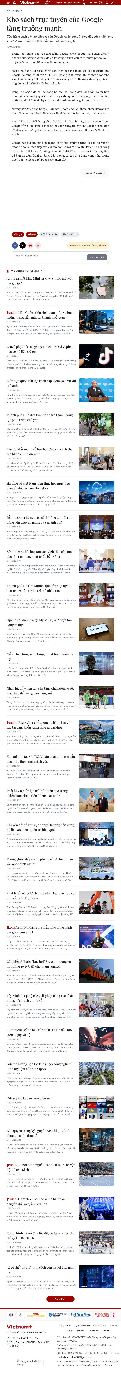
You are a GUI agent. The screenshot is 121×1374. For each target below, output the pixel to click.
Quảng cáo (94, 1330)
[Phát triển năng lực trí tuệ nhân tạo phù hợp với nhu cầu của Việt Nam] (96, 902)
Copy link (38, 245)
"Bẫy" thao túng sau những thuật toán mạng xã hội (40, 656)
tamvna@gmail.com (66, 1348)
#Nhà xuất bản (70, 234)
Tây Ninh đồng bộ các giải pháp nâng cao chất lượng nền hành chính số (40, 998)
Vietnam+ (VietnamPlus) (30, 2)
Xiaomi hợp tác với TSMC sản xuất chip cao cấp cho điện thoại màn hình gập (41, 759)
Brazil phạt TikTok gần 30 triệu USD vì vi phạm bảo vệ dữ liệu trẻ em (41, 349)
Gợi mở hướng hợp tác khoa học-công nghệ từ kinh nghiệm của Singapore (39, 1066)
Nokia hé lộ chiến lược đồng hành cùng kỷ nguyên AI (39, 929)
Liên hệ (105, 1330)
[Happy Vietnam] (26, 1315)
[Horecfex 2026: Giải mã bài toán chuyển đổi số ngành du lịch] (96, 1208)
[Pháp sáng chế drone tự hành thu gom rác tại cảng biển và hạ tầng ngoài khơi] (96, 732)
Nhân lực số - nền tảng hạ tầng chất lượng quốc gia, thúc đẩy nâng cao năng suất (41, 690)
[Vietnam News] (71, 1315)
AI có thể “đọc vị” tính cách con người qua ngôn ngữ (41, 1269)
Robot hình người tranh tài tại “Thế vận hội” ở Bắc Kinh (41, 1167)
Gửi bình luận (97, 257)
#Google (18, 234)
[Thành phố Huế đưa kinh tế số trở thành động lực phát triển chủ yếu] (96, 424)
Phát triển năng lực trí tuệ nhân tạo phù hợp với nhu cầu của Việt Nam (41, 895)
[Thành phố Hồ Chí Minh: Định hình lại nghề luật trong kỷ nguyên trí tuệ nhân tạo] (96, 595)
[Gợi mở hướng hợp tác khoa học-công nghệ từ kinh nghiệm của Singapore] (96, 1073)
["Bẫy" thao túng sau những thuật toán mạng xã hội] (96, 663)
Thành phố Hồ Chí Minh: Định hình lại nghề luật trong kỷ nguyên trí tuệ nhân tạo (38, 588)
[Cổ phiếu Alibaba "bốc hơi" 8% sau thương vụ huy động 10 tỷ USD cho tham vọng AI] (96, 971)
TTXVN (70, 1330)
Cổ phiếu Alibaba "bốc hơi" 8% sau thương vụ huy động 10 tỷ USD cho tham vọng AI (39, 964)
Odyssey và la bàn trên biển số (28, 1098)
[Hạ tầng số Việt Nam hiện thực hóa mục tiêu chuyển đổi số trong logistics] (96, 492)
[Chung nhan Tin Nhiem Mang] (30, 1362)
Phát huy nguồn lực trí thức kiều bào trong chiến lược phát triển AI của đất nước (37, 793)
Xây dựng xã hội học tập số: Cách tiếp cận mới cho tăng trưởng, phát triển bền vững (40, 554)
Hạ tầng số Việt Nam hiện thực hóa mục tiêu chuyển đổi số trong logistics (38, 485)
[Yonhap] (47, 1315)
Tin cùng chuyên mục (26, 271)
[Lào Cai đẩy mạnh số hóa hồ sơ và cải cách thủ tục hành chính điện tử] (96, 458)
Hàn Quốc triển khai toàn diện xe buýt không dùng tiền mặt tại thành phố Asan (40, 315)
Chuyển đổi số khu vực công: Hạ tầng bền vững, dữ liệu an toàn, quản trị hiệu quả (41, 827)
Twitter (22, 245)
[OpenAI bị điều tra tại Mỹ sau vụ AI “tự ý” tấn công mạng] (96, 629)
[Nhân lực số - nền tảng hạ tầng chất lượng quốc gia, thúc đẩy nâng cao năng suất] (96, 697)
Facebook (15, 245)
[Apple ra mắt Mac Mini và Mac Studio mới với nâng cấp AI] (96, 287)
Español (77, 2)
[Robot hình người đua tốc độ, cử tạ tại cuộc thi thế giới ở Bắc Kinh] (96, 1242)
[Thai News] (11, 1315)
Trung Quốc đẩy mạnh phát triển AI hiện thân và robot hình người (40, 861)
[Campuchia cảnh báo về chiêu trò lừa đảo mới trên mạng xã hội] (96, 1039)
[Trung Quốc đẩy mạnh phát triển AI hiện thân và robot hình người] (96, 868)
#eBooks (32, 234)
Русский (93, 2)
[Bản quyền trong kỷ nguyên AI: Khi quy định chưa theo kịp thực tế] (96, 1140)
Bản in (30, 245)
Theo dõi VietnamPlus (80, 245)
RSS (95, 1325)
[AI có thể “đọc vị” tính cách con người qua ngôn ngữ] (96, 1276)
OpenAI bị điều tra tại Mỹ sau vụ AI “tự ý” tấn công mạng (39, 622)
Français (68, 2)
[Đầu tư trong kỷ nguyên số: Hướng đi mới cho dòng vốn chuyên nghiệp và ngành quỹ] (96, 527)
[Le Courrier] (92, 1315)
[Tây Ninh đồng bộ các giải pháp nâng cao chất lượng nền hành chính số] (96, 1005)
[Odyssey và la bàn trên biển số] (96, 1107)
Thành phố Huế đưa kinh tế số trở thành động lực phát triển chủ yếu (40, 417)
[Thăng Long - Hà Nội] (100, 2)
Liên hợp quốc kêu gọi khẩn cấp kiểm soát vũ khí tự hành (41, 383)
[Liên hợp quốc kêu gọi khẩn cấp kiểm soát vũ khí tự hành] (96, 390)
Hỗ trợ (103, 1325)
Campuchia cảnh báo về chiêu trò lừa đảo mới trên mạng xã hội (40, 1032)
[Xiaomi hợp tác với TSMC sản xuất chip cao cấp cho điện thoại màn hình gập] (96, 766)
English (58, 2)
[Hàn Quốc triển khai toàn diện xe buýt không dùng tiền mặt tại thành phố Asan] (96, 322)
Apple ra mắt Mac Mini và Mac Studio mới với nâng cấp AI (40, 280)
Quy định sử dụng (81, 1325)
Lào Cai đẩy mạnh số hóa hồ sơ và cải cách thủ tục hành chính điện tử (40, 451)
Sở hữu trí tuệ (63, 1325)
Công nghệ (14, 11)
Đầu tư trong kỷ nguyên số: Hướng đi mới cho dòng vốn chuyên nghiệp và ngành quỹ (39, 519)
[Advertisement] (60, 200)
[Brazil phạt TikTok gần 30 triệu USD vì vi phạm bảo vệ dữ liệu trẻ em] (96, 356)
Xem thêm (60, 1299)
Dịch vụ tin (81, 1330)
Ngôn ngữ (113, 1325)
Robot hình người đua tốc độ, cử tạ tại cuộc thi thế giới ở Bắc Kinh (40, 1235)
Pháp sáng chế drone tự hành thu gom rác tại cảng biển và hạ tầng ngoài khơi (40, 724)
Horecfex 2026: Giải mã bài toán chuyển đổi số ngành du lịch (36, 1201)
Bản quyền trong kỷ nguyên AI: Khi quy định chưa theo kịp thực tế (38, 1133)
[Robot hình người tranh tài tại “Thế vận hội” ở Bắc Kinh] (96, 1174)
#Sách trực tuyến (49, 234)
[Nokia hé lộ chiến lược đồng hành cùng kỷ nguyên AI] (96, 936)
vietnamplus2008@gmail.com (77, 1357)
